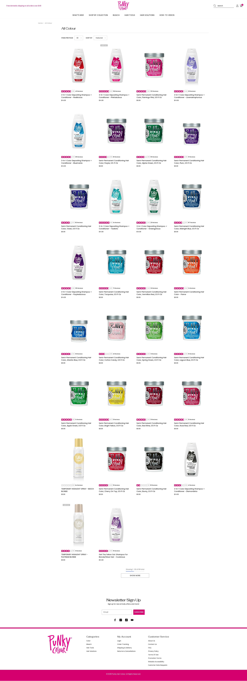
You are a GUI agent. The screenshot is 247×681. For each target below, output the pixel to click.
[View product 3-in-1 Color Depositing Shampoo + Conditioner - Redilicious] (78, 65)
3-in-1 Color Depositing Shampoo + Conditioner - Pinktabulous (114, 96)
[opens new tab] (115, 620)
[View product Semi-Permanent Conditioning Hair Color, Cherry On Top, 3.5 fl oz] (116, 459)
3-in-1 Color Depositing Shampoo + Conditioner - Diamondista (189, 490)
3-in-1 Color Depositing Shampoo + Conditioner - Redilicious (76, 96)
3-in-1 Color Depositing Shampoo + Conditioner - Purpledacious (76, 293)
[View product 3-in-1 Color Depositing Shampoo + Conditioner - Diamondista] (191, 459)
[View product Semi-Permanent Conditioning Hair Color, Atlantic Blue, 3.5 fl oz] (78, 328)
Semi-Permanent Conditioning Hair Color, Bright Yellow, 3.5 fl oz (114, 424)
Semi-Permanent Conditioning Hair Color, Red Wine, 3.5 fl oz (152, 424)
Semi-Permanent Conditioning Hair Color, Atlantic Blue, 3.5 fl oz (76, 358)
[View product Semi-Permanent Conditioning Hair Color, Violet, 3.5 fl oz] (78, 196)
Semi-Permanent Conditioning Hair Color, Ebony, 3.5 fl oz (152, 490)
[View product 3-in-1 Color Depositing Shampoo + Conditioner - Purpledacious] (78, 262)
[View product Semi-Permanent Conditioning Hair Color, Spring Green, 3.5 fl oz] (154, 328)
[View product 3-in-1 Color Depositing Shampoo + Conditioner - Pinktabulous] (116, 65)
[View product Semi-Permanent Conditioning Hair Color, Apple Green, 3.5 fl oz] (78, 393)
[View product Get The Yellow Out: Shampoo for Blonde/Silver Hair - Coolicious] (116, 525)
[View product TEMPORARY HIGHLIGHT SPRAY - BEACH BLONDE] (78, 459)
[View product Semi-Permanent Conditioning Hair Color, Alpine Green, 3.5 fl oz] (154, 131)
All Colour (48, 23)
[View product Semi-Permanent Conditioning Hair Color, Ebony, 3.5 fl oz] (154, 459)
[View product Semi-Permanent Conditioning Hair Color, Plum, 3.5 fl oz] (191, 131)
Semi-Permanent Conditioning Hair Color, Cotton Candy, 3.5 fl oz (114, 358)
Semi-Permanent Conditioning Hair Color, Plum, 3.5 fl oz (189, 161)
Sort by (89, 38)
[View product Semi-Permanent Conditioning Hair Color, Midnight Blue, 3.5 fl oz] (191, 196)
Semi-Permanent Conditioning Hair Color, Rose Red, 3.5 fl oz (189, 424)
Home (40, 23)
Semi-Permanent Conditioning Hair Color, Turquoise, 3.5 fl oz (114, 293)
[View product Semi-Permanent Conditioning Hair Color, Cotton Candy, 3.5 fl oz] (116, 328)
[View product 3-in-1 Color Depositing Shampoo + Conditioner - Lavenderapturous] (191, 65)
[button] (224, 6)
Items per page (67, 38)
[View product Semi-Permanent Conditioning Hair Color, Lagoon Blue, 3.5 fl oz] (191, 328)
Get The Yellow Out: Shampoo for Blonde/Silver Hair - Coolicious (113, 555)
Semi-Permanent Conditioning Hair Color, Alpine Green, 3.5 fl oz (152, 161)
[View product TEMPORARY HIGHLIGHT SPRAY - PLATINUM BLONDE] (78, 525)
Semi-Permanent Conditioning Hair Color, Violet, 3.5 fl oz (76, 227)
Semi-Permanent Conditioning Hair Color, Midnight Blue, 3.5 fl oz (189, 227)
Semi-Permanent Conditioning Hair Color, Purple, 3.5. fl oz (114, 161)
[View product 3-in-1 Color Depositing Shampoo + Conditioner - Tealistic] (116, 196)
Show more (135, 575)
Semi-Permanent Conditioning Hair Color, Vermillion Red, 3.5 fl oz (152, 293)
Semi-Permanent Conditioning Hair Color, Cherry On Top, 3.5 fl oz (114, 490)
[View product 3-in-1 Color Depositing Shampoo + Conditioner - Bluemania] (78, 131)
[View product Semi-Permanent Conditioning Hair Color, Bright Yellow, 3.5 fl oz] (116, 393)
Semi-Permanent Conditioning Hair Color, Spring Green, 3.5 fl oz (152, 358)
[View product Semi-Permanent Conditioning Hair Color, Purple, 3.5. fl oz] (116, 131)
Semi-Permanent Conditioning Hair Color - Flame (189, 293)
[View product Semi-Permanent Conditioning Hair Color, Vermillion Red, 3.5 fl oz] (154, 262)
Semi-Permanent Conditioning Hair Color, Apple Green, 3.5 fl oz (76, 424)
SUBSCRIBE (139, 612)
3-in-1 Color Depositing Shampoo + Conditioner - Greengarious (152, 227)
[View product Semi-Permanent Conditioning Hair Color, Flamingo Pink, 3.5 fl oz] (154, 65)
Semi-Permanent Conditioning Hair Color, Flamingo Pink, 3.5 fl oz (152, 96)
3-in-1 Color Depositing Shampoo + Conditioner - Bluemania (76, 161)
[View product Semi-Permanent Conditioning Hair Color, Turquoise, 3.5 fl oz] (116, 262)
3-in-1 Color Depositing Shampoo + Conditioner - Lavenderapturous (189, 96)
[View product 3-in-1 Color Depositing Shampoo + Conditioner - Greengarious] (154, 196)
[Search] (216, 6)
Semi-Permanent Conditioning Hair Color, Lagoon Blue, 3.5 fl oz (189, 358)
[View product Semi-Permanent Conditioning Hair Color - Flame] (191, 262)
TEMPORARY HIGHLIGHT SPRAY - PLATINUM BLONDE (74, 555)
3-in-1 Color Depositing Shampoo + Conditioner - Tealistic (114, 227)
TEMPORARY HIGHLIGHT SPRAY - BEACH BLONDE (77, 490)
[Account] (237, 6)
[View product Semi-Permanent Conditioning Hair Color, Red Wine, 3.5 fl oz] (154, 393)
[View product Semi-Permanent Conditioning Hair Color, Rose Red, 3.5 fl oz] (191, 393)
